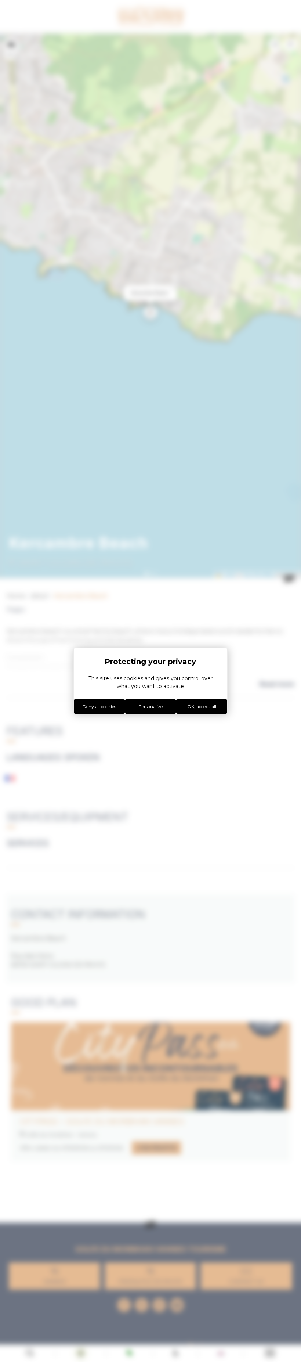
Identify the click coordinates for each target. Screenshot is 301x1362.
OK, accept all (201, 706)
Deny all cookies (99, 706)
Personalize (150, 706)
